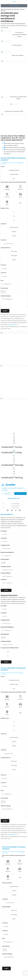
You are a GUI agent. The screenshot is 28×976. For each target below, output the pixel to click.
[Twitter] (11, 510)
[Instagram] (15, 510)
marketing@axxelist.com (13, 324)
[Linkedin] (19, 510)
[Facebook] (7, 510)
